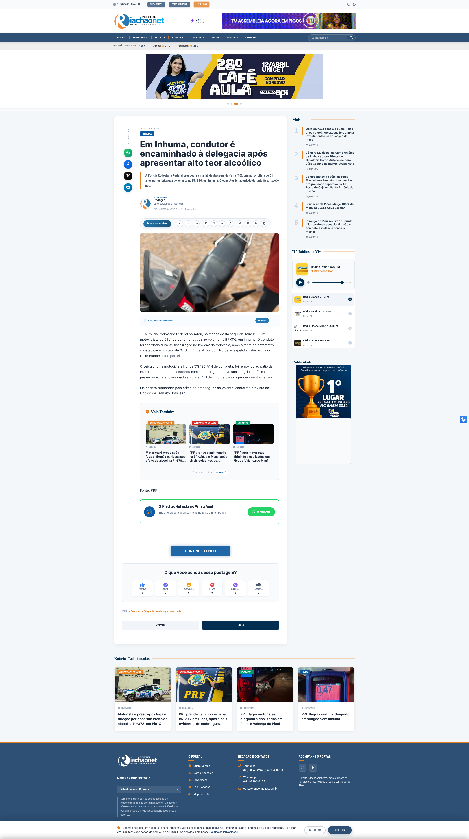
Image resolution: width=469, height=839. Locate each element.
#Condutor (134, 611)
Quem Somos (156, 4)
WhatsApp (264, 512)
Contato (251, 37)
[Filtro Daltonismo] (248, 223)
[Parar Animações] (264, 223)
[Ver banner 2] (231, 104)
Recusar (315, 830)
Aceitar (340, 830)
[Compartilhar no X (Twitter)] (128, 175)
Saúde (215, 37)
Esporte (232, 37)
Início (142, 129)
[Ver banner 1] (228, 104)
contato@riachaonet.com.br (170, 204)
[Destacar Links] (230, 223)
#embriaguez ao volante (168, 611)
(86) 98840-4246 (253, 770)
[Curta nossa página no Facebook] (354, 4)
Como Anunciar (179, 4)
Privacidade (200, 780)
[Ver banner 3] (236, 104)
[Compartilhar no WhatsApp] (128, 152)
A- (180, 223)
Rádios (203, 4)
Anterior (199, 472)
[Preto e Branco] (214, 223)
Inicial (121, 37)
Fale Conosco (202, 787)
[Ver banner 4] (241, 104)
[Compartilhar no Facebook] (128, 164)
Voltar (160, 625)
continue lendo (200, 551)
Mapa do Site (201, 794)
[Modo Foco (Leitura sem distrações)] (240, 223)
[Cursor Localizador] (256, 223)
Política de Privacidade (223, 832)
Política (198, 37)
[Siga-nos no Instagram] (348, 4)
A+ (196, 223)
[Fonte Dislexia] (222, 223)
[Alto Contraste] (206, 223)
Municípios (140, 37)
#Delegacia (148, 611)
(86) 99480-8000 (274, 770)
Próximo (220, 472)
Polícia (160, 37)
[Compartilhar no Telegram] (128, 187)
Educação (178, 37)
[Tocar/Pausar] (300, 282)
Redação (159, 200)
